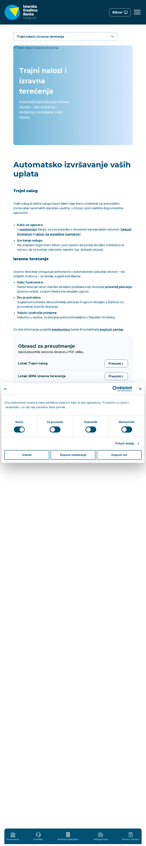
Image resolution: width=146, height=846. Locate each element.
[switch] (55, 429)
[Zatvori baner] (140, 388)
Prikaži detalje (124, 443)
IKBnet (117, 12)
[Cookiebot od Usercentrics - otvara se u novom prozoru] (115, 389)
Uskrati (27, 455)
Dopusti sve (119, 455)
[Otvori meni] (137, 12)
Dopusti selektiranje (73, 455)
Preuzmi (115, 363)
